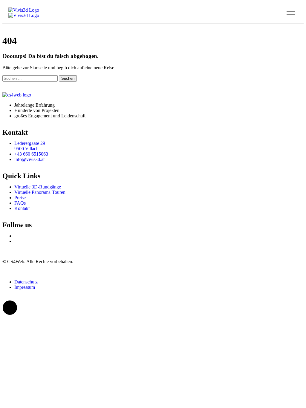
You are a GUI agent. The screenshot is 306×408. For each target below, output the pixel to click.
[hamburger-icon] (291, 13)
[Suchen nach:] (30, 78)
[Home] (23, 12)
